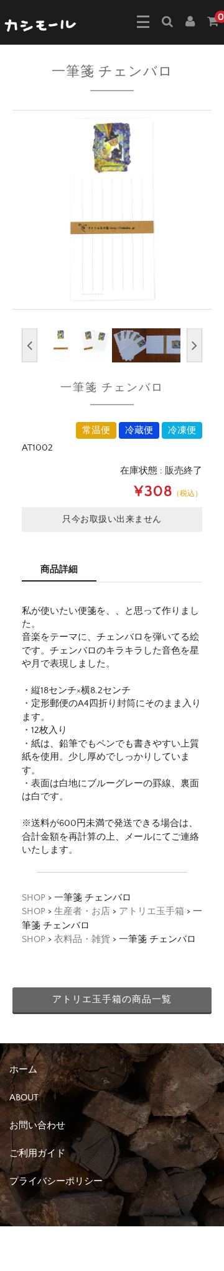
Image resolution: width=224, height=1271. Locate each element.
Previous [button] (29, 345)
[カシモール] (41, 24)
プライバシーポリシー (56, 1181)
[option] (112, 209)
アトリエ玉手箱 (151, 911)
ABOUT (24, 1097)
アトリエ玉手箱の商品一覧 (112, 999)
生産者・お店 (82, 911)
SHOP (33, 897)
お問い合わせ (37, 1125)
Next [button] (194, 345)
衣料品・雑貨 (82, 939)
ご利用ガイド (37, 1153)
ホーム (23, 1069)
